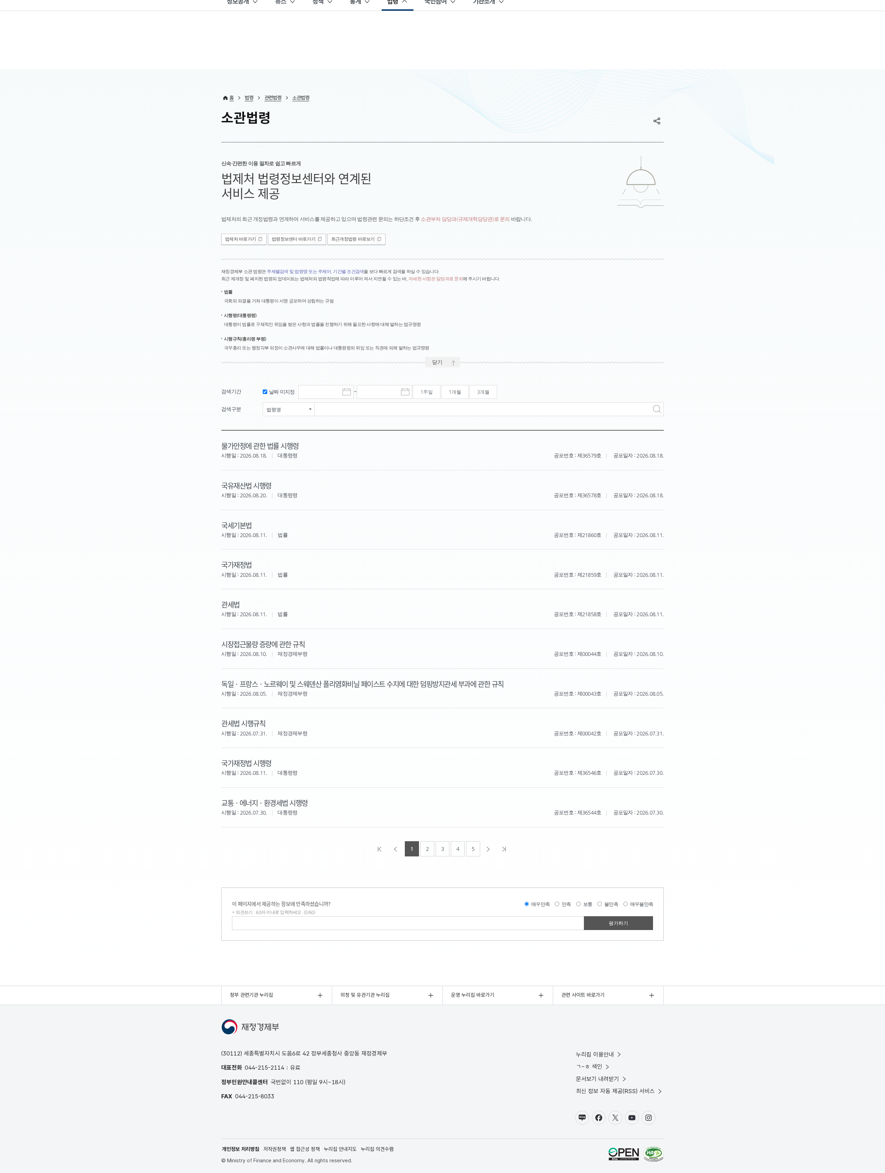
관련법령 (272, 98)
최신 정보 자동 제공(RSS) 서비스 (615, 1091)
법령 (249, 98)
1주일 (426, 392)
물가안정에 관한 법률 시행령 (260, 445)
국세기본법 (236, 525)
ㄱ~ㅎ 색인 (589, 1066)
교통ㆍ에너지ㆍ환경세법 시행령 (264, 802)
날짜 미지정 (282, 392)
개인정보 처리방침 (240, 1149)
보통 (588, 904)
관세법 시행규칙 (243, 723)
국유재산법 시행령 (246, 485)
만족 (566, 904)
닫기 (437, 362)
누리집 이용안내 (595, 1054)
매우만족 (540, 904)
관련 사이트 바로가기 (583, 995)
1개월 (455, 392)
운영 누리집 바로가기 (472, 995)
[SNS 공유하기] (657, 121)
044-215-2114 (264, 1067)
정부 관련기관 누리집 (251, 995)
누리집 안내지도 (340, 1149)
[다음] (489, 849)
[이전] (396, 849)
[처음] (380, 849)
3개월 (483, 392)
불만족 (611, 904)
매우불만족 (641, 904)
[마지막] (504, 849)
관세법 (230, 604)
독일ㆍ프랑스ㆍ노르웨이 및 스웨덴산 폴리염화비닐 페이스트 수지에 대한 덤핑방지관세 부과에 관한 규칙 (362, 683)
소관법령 (300, 98)
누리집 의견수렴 (377, 1149)
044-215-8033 (254, 1096)
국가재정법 (236, 564)
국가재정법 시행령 (246, 763)
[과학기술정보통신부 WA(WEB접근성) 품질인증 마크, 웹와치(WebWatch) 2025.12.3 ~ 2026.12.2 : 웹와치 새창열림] (653, 1155)
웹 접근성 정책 (305, 1149)
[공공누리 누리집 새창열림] (623, 1155)
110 (298, 1082)
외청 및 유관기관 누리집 (365, 995)
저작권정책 (274, 1149)
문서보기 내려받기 (597, 1079)
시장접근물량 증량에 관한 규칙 (263, 644)
